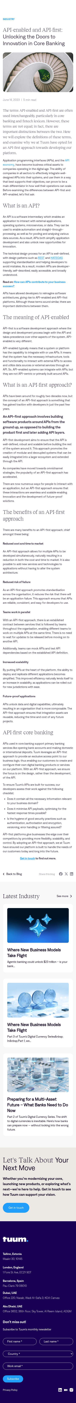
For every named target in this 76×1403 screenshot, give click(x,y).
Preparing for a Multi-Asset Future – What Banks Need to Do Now (37, 1105)
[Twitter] (66, 873)
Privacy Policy (10, 1389)
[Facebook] (61, 874)
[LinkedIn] (71, 874)
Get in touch (27, 858)
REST (41, 257)
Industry (8, 19)
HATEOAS (57, 257)
